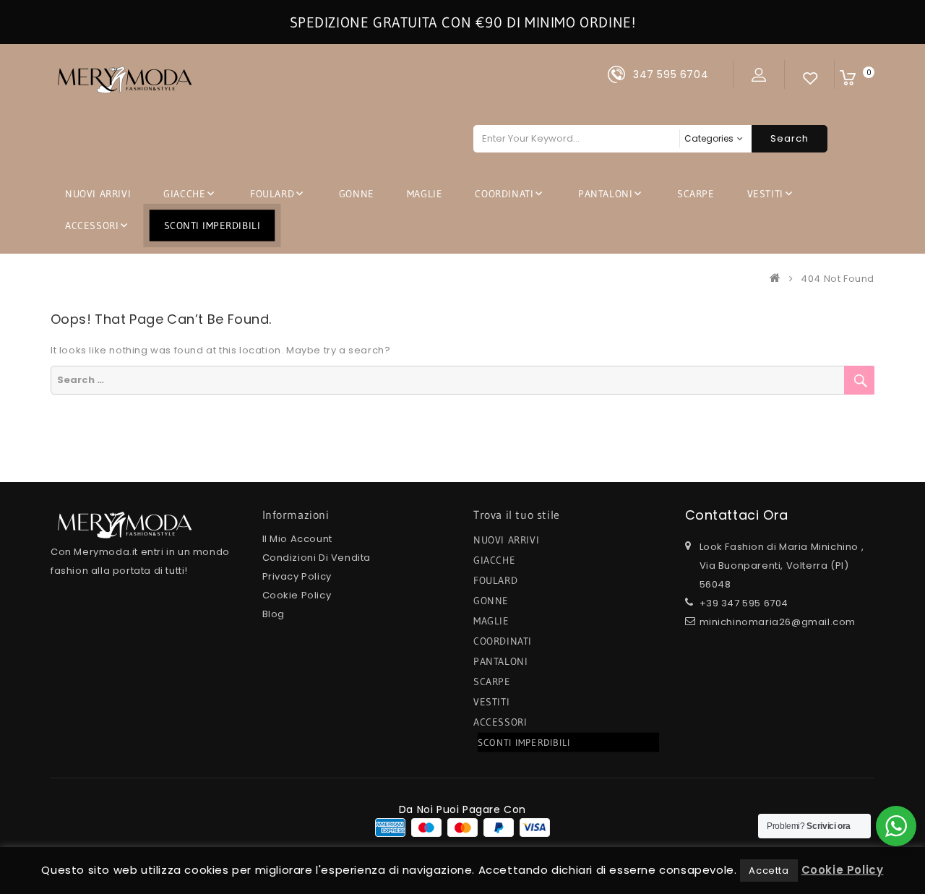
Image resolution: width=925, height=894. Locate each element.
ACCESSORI (92, 225)
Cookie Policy (297, 595)
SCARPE (696, 193)
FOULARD (272, 193)
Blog (273, 614)
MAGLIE (425, 193)
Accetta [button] (768, 870)
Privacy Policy (297, 576)
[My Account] (758, 74)
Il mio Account (297, 539)
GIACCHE (184, 193)
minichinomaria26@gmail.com (778, 622)
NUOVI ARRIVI (98, 193)
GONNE (356, 193)
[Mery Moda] (778, 278)
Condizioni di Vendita (316, 557)
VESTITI (765, 193)
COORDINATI (504, 193)
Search (789, 138)
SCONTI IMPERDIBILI (212, 225)
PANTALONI (605, 193)
